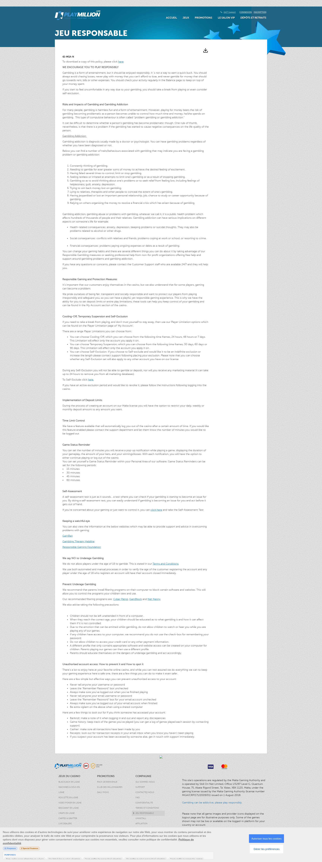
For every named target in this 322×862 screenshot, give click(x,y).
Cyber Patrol (120, 599)
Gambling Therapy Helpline (78, 541)
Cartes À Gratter (68, 818)
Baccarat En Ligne (69, 808)
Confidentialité (144, 803)
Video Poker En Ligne (70, 803)
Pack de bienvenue (107, 782)
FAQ (137, 797)
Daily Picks (103, 792)
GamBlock (135, 599)
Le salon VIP (226, 17)
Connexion (245, 12)
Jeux (186, 17)
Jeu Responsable (144, 813)
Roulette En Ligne (68, 797)
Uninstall (140, 818)
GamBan (67, 535)
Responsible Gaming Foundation (81, 547)
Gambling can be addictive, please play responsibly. (212, 802)
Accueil (171, 17)
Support (140, 787)
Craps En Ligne (67, 813)
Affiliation (141, 823)
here (121, 61)
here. (91, 379)
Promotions (203, 17)
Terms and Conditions (166, 563)
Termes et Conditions (147, 808)
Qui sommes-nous (145, 782)
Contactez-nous (144, 792)
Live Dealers (65, 823)
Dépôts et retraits (253, 17)
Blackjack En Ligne (69, 782)
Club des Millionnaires (109, 787)
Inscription (260, 12)
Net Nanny (154, 599)
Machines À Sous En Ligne (69, 790)
